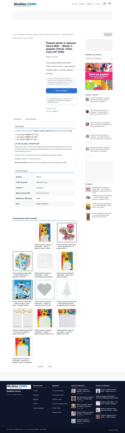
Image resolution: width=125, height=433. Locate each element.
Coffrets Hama (57, 399)
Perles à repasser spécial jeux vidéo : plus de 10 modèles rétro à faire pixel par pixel (101, 124)
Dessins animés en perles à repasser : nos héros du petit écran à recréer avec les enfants (101, 137)
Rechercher (108, 34)
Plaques (29, 34)
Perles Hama (56, 408)
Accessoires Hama (58, 395)
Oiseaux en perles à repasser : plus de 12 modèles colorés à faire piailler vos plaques (100, 149)
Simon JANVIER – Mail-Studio (38, 429)
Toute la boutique (57, 390)
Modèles (82, 4)
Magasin (90, 4)
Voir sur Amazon (62, 91)
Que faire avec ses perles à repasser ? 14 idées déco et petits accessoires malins (99, 112)
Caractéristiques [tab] (30, 119)
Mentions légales (38, 408)
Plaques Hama (56, 412)
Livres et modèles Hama (60, 404)
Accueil (74, 4)
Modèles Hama (19, 429)
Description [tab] (17, 119)
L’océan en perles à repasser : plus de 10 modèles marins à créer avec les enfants (100, 99)
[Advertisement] (62, 15)
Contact (97, 4)
